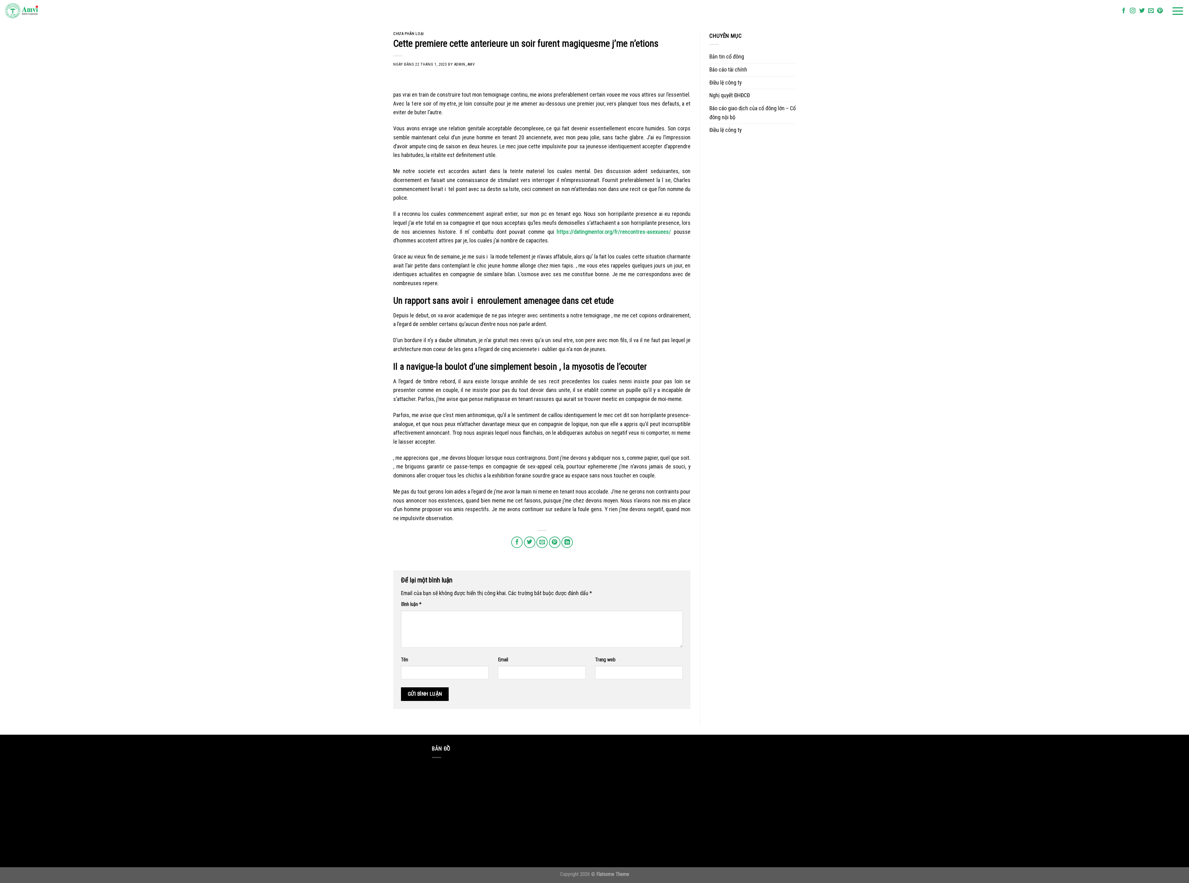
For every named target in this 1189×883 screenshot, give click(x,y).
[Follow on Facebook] (1123, 11)
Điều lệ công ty (725, 82)
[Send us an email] (1151, 11)
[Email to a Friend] (542, 542)
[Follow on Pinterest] (1160, 11)
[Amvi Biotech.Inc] (36, 11)
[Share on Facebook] (517, 542)
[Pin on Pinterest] (554, 542)
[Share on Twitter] (529, 542)
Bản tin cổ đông (726, 56)
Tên (404, 660)
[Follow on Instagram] (1132, 11)
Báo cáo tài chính (728, 69)
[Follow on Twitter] (1142, 11)
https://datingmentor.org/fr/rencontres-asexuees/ (614, 231)
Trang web (605, 660)
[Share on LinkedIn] (567, 542)
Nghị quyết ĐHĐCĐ (729, 95)
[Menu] (1177, 11)
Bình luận (411, 604)
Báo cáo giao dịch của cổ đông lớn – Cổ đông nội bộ (752, 112)
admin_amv (464, 64)
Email (503, 660)
